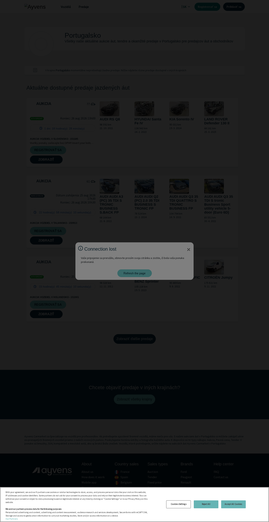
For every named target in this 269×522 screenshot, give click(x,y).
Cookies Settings (178, 504)
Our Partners (12, 518)
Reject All (206, 504)
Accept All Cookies (233, 504)
